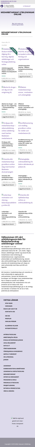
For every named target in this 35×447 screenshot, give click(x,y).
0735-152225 (8, 303)
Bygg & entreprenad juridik (13, 340)
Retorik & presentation (12, 388)
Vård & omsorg (9, 391)
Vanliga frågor (10, 321)
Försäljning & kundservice (13, 351)
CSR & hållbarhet (10, 343)
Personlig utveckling (11, 383)
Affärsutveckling (10, 334)
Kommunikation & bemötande (14, 368)
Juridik (6, 360)
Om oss (7, 316)
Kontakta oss (5, 3)
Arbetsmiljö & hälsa (11, 337)
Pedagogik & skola (10, 380)
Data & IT (7, 346)
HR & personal (9, 357)
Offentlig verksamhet (11, 377)
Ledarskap (7, 366)
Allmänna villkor (11, 325)
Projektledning (9, 385)
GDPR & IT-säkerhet (10, 354)
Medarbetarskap (9, 374)
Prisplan (8, 318)
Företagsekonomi (10, 348)
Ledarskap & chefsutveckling (14, 371)
